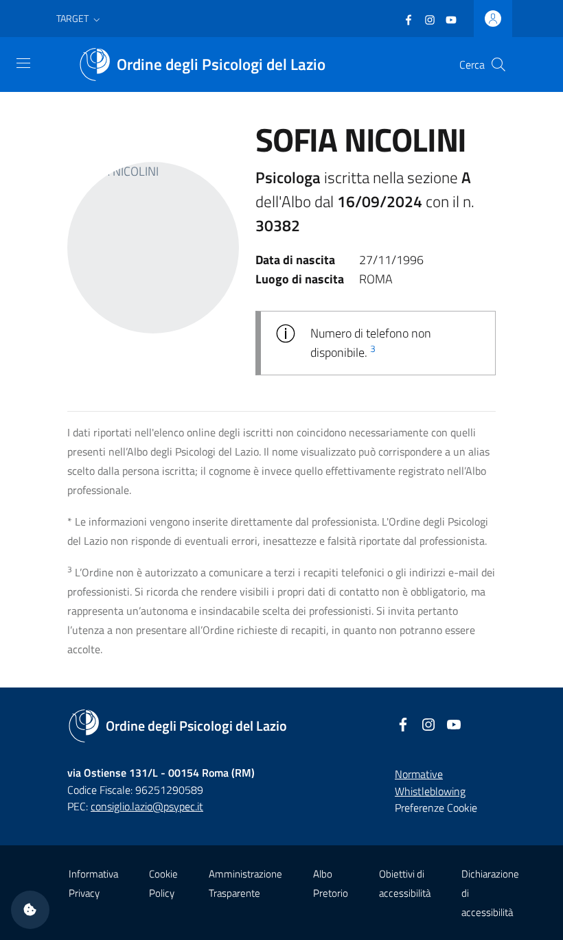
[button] (79, 18)
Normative (419, 774)
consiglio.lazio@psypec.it (147, 806)
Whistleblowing (430, 791)
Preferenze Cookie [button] (436, 807)
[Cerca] (498, 64)
